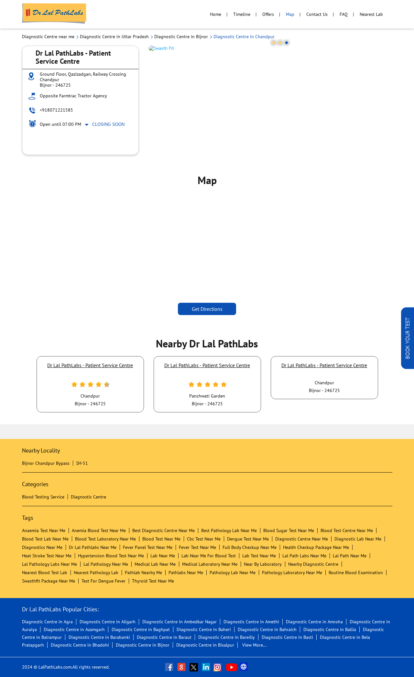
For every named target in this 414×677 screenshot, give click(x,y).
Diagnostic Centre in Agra (47, 622)
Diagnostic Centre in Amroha (314, 622)
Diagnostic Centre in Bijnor (142, 645)
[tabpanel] (270, 48)
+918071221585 (56, 110)
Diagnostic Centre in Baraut (164, 637)
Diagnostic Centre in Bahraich (267, 629)
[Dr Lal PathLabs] (54, 14)
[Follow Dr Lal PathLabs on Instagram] (218, 667)
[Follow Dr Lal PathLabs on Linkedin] (206, 667)
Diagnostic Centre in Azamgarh (74, 629)
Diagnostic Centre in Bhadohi (80, 645)
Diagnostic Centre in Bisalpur (205, 645)
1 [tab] (273, 42)
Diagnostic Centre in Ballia (329, 629)
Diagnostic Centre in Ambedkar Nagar (179, 622)
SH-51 (82, 463)
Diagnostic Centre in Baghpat (141, 629)
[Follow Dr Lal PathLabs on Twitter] (194, 667)
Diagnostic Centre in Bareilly (226, 637)
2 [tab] (280, 42)
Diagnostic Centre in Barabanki (99, 637)
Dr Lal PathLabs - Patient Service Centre (90, 365)
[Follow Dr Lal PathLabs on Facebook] (169, 667)
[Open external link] (407, 367)
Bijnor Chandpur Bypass (46, 463)
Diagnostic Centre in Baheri (204, 629)
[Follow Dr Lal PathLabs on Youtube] (231, 667)
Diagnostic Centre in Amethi (251, 622)
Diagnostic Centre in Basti (287, 637)
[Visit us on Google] (182, 667)
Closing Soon (108, 124)
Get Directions (207, 309)
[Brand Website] (244, 667)
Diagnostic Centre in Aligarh (108, 622)
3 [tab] (286, 42)
